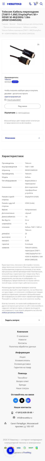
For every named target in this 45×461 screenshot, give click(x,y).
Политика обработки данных (22, 346)
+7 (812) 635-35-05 (23, 412)
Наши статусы (22, 388)
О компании (22, 336)
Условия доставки (22, 364)
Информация (23, 352)
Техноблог (22, 377)
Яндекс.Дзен (21, 400)
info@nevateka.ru (24, 417)
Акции (23, 357)
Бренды (22, 384)
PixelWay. (27, 452)
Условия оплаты (22, 360)
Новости (22, 339)
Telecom (8, 79)
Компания (22, 331)
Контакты (22, 343)
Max (28, 400)
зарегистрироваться (12, 96)
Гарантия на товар (22, 367)
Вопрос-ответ (22, 381)
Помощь (22, 373)
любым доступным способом (12, 312)
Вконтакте (15, 400)
